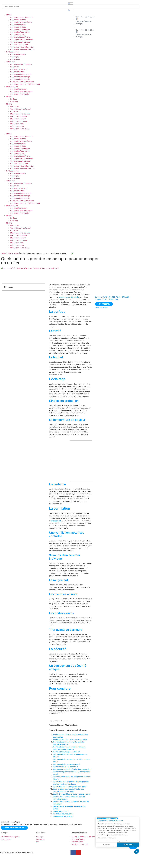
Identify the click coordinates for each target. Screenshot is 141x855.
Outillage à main (12, 52)
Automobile (10, 62)
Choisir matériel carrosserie (21, 74)
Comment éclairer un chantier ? (65, 767)
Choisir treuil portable (18, 69)
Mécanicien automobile (19, 116)
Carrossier (14, 111)
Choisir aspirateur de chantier (21, 17)
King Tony (14, 101)
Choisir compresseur (18, 25)
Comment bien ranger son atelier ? (66, 752)
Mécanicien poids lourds (19, 129)
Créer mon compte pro (14, 827)
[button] (35, 131)
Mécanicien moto (17, 124)
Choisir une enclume (18, 27)
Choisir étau (15, 59)
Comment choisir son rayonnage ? (66, 764)
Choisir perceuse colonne (20, 42)
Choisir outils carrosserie (20, 79)
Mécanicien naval (17, 126)
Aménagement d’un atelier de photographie (70, 739)
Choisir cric (14, 67)
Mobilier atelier (12, 87)
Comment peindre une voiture (22, 82)
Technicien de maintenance (20, 109)
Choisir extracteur (17, 72)
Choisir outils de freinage (20, 77)
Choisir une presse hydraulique (22, 49)
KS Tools (13, 99)
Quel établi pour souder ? (63, 814)
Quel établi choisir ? (61, 811)
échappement (55, 521)
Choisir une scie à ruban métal (22, 47)
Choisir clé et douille (18, 54)
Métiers (9, 104)
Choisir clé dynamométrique (21, 22)
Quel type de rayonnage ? (63, 816)
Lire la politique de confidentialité (107, 838)
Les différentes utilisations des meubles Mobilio (71, 794)
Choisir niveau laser (18, 34)
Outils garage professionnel (21, 64)
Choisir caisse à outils (18, 89)
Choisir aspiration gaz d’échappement (25, 84)
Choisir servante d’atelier (20, 94)
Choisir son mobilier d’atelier (21, 92)
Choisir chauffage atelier (20, 32)
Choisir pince (15, 57)
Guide (3, 253)
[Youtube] (78, 852)
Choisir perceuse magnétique (21, 39)
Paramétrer (106, 844)
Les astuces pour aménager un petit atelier (70, 786)
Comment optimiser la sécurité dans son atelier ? (72, 769)
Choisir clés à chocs (18, 20)
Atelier (8, 15)
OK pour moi (128, 844)
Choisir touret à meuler (19, 44)
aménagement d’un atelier (69, 297)
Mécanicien (14, 106)
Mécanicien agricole (18, 119)
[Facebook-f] (73, 852)
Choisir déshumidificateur (20, 30)
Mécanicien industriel (18, 121)
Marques (9, 96)
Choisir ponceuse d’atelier (20, 37)
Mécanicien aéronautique (20, 114)
